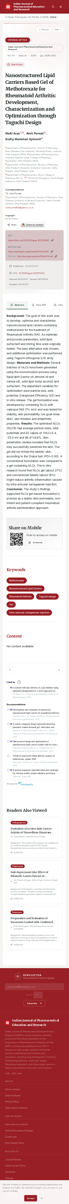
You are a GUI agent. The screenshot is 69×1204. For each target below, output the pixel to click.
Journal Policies (13, 1159)
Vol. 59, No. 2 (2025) (38, 17)
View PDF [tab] (41, 305)
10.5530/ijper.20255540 (31, 273)
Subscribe (32, 1003)
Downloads (11, 1136)
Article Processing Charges (19, 1130)
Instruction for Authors (16, 1124)
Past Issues (20, 17)
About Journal (12, 1089)
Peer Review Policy (14, 1142)
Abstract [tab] (19, 305)
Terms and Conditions (16, 1107)
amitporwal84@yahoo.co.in (19, 207)
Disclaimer (10, 1171)
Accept (30, 1198)
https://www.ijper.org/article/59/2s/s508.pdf (35, 256)
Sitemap (9, 1178)
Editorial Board (12, 1095)
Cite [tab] (60, 305)
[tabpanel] (34, 410)
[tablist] (36, 305)
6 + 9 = (29, 995)
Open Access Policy (15, 1165)
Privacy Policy (12, 1101)
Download (37, 542)
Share (13, 225)
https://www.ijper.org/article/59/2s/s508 (28, 251)
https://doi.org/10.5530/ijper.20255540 (28, 240)
